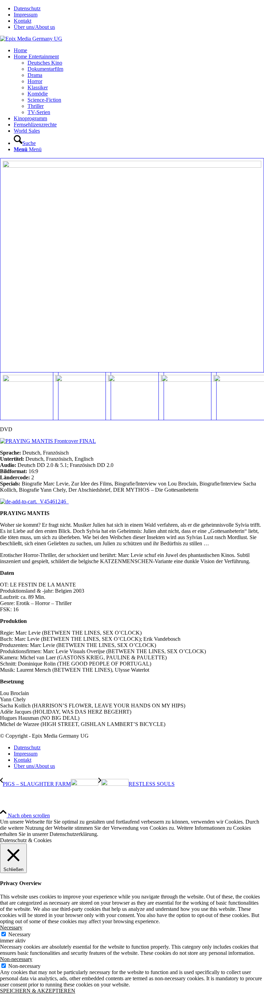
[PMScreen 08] (132, 396)
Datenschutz (27, 8)
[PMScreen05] (132, 265)
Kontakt (22, 21)
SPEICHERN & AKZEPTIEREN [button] (37, 991)
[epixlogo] (31, 39)
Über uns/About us (34, 27)
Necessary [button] (11, 927)
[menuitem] (139, 8)
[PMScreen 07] (79, 396)
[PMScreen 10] (184, 396)
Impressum (25, 15)
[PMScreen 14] (237, 396)
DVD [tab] (6, 429)
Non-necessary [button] (16, 959)
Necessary (19, 934)
